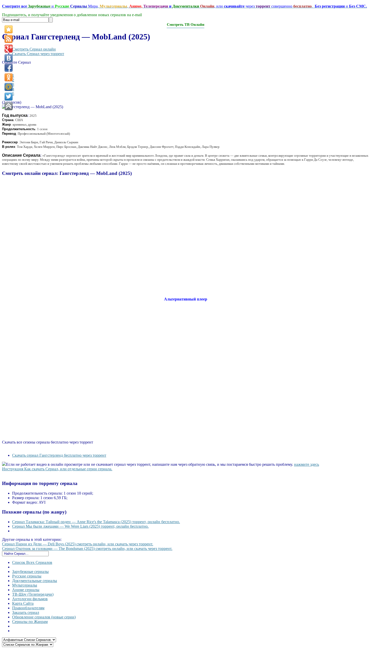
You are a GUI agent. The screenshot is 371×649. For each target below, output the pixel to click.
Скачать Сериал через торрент (38, 54)
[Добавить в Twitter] (9, 96)
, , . (184, 6)
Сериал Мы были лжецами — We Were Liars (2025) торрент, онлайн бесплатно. (80, 526)
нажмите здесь (306, 464)
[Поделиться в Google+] (9, 48)
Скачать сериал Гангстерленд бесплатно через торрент (59, 455)
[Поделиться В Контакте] (9, 58)
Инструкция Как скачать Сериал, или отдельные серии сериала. (57, 469)
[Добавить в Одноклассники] (9, 77)
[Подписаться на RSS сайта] (9, 39)
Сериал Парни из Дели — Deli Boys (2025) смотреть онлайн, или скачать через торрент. (77, 544)
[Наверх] (9, 106)
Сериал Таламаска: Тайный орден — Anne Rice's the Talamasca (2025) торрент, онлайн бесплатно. (96, 522)
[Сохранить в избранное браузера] (9, 29)
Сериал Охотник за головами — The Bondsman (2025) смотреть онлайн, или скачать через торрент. (87, 548)
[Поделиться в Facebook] (9, 68)
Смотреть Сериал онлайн (34, 49)
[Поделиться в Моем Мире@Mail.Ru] (9, 87)
